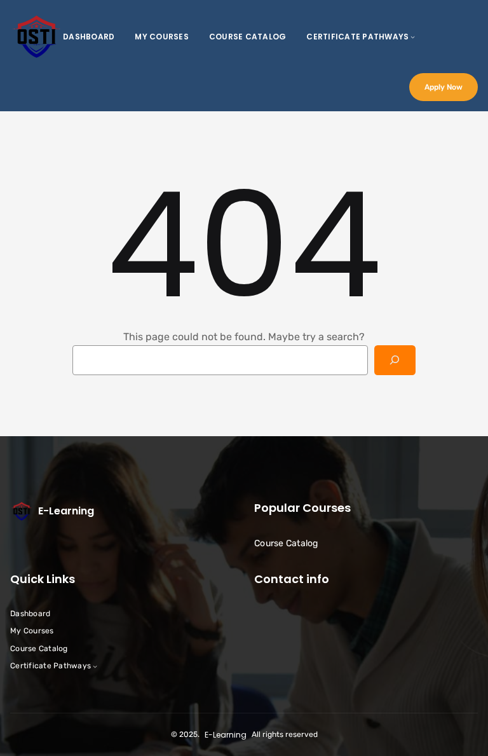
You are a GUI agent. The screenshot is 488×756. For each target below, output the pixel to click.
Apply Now (443, 87)
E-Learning (66, 511)
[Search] (395, 360)
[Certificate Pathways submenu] (412, 36)
